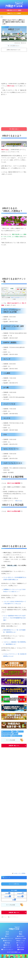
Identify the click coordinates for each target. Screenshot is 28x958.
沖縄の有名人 (21, 936)
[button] (21, 740)
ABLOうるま (18, 500)
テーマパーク (21, 945)
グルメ (7, 936)
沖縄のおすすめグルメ (17, 735)
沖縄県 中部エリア (6, 735)
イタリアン (21, 731)
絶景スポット (8, 945)
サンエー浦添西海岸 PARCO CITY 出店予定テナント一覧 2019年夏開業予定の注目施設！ (14, 618)
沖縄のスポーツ (8, 940)
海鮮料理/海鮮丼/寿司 (7, 733)
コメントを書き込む (14, 883)
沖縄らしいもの (21, 940)
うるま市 (16, 733)
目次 (13, 129)
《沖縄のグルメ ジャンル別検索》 (14, 13)
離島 (21, 934)
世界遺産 (8, 942)
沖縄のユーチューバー (8, 938)
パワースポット (21, 942)
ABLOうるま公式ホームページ (17, 297)
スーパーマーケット (7, 731)
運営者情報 (21, 949)
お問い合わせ (21, 947)
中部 (21, 931)
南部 (8, 934)
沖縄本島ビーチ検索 (21, 938)
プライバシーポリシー (8, 949)
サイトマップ (8, 947)
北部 (8, 931)
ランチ (15, 731)
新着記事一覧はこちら (14, 745)
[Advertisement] (14, 67)
